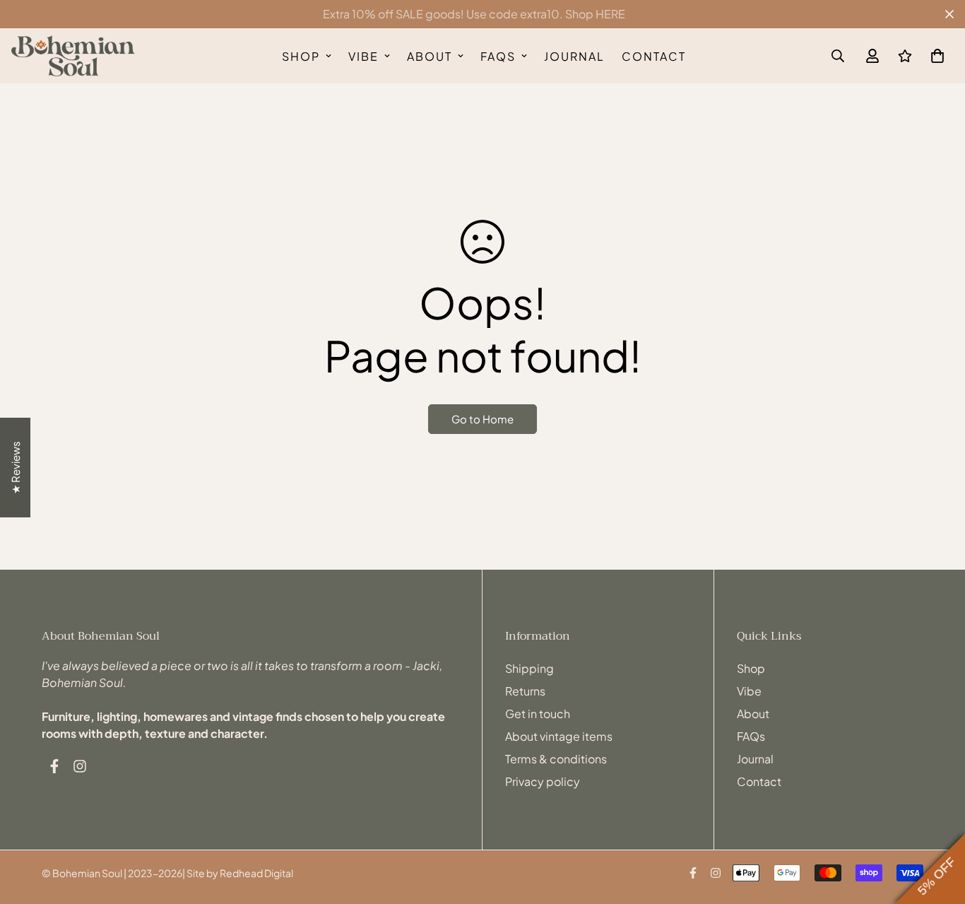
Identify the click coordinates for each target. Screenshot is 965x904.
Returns (525, 690)
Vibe (363, 56)
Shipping (529, 668)
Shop (301, 56)
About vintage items (558, 736)
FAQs (498, 56)
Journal (574, 56)
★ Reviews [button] (15, 467)
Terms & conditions (556, 758)
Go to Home (482, 418)
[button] (934, 56)
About (429, 56)
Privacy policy (542, 781)
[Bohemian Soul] (73, 55)
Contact (654, 56)
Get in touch (537, 713)
